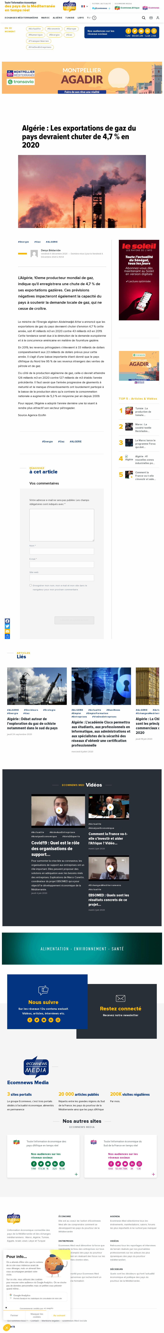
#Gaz (69, 35)
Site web (33, 572)
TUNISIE (69, 18)
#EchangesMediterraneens (105, 885)
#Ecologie (49, 710)
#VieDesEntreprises (40, 47)
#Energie (54, 35)
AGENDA (115, 1216)
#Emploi (76, 713)
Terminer (59, 1317)
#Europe (71, 29)
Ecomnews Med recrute (75, 1321)
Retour (14, 1317)
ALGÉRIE (57, 18)
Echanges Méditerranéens (21, 18)
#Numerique (36, 35)
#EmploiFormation (97, 713)
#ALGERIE (51, 242)
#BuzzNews (113, 710)
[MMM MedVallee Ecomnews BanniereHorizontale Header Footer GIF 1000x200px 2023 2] (82, 949)
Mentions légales (50, 1321)
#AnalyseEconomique (44, 836)
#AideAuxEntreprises (62, 832)
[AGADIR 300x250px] (139, 367)
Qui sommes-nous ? (17, 1321)
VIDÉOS (114, 1241)
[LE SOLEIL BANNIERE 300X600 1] (139, 280)
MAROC (45, 18)
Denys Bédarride (51, 250)
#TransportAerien (39, 41)
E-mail (33, 559)
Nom (32, 546)
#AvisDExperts (71, 836)
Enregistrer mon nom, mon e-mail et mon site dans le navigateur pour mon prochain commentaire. (60, 588)
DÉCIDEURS (116, 1269)
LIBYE (81, 18)
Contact (35, 1321)
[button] (94, 17)
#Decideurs (31, 710)
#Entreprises (79, 717)
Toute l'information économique (30, 6)
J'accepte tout (37, 1317)
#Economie (53, 29)
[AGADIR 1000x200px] (82, 78)
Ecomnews (100, 8)
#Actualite (35, 29)
